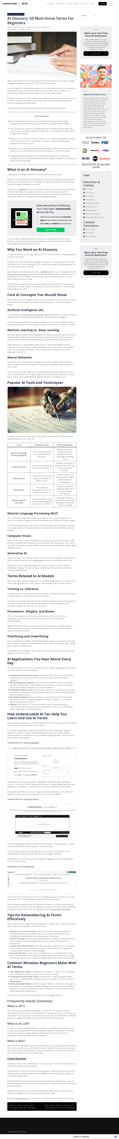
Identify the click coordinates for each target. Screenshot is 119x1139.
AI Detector (51, 3)
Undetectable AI (22, 1098)
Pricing (83, 3)
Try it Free (102, 3)
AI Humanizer (60, 3)
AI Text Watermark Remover (94, 217)
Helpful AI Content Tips (15, 14)
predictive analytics (54, 685)
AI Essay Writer (90, 229)
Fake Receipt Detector (92, 214)
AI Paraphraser (90, 200)
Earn (92, 3)
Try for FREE (50, 230)
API (88, 3)
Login (111, 3)
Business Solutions (73, 3)
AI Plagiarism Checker (92, 203)
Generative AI (38, 560)
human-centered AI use (60, 909)
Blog (14, 27)
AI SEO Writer (89, 233)
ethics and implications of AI (19, 274)
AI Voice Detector (31, 743)
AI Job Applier (89, 196)
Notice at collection (81, 1137)
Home (9, 27)
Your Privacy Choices (102, 1137)
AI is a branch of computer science (35, 314)
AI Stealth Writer (90, 236)
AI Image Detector (91, 210)
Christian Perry (12, 29)
